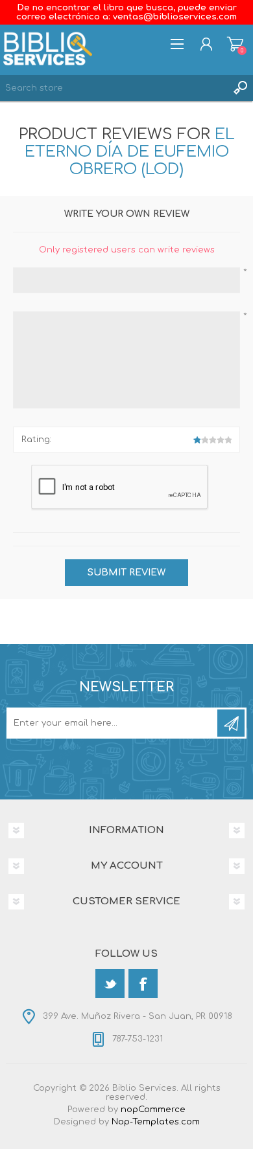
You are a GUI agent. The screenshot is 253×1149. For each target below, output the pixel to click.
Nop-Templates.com (156, 1121)
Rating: (36, 439)
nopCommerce (153, 1109)
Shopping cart (235, 44)
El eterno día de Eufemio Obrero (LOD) (130, 152)
